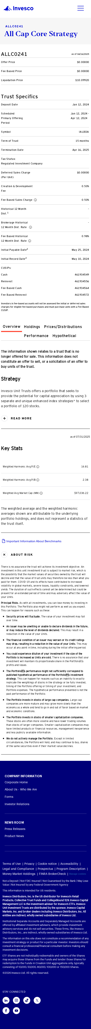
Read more (21, 418)
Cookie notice (47, 863)
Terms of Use (12, 863)
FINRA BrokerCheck (52, 874)
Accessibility (69, 863)
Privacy (29, 863)
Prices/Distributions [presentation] (63, 327)
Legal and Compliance (18, 869)
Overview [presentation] (11, 326)
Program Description (71, 869)
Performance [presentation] (36, 336)
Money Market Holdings (19, 874)
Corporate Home (16, 782)
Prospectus (45, 869)
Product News (14, 836)
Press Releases (15, 829)
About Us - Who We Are (21, 789)
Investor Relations (17, 804)
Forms (9, 796)
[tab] (11, 327)
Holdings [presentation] (32, 327)
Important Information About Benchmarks (33, 541)
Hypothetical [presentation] (64, 336)
